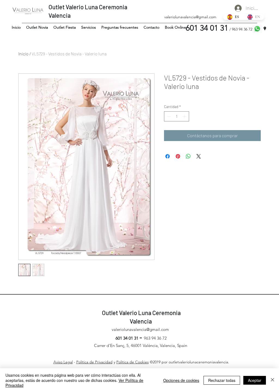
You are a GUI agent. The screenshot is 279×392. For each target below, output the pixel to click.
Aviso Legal (63, 362)
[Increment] (184, 116)
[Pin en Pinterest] (178, 156)
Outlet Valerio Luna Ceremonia (87, 6)
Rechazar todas (221, 380)
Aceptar (254, 380)
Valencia (60, 15)
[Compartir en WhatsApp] (188, 156)
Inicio (23, 53)
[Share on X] (198, 156)
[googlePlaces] (265, 28)
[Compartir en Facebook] (167, 156)
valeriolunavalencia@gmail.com (190, 16)
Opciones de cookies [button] (181, 380)
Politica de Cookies (132, 362)
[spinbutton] (176, 116)
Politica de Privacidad (94, 362)
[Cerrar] (272, 380)
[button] (37, 27)
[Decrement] (168, 116)
